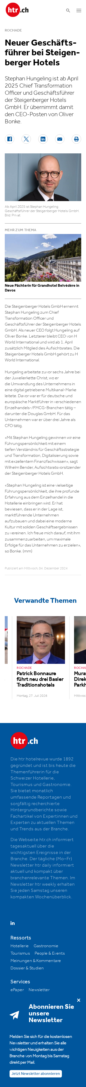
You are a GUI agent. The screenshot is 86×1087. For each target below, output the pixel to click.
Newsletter (39, 990)
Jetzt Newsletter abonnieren (35, 1074)
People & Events (50, 953)
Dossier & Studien (27, 968)
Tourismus (20, 953)
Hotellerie (20, 946)
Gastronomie (46, 946)
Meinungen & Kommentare (36, 960)
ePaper (17, 990)
